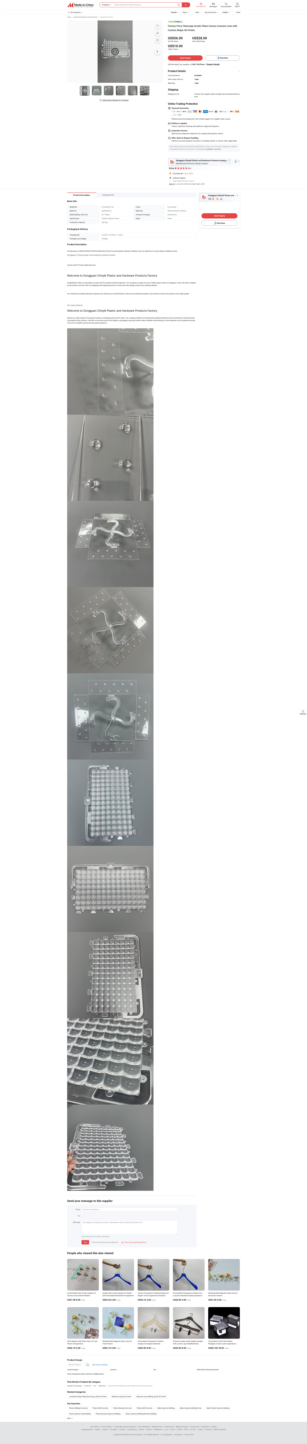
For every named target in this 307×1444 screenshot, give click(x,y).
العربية (166, 1429)
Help (197, 12)
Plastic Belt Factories (144, 1408)
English (97, 1429)
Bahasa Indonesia (220, 1429)
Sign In (171, 184)
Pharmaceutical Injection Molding (108, 1414)
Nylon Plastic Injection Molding (218, 1408)
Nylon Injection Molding (166, 1408)
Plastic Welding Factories (78, 1408)
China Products (107, 1427)
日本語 (180, 1429)
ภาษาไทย (193, 1429)
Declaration (178, 1434)
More (69, 1418)
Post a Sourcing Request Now (133, 1242)
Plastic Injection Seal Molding (80, 1414)
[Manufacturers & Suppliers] (80, 4)
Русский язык (132, 1429)
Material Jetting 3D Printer (121, 1396)
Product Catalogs (101, 1365)
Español (105, 1429)
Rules (238, 12)
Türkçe (200, 1429)
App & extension (211, 12)
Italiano (141, 1429)
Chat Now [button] (224, 58)
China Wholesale (143, 1427)
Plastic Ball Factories (100, 1408)
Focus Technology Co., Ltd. (138, 1434)
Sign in (237, 6)
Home (69, 17)
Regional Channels (182, 1427)
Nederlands (158, 1429)
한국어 (173, 1429)
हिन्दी (185, 1429)
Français (122, 1429)
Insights (214, 1427)
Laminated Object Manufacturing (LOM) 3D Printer (88, 1396)
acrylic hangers (72, 1369)
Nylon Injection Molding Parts (191, 1408)
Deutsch (149, 1429)
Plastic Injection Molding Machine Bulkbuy (141, 1414)
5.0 (210, 199)
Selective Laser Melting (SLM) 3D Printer (151, 1396)
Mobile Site (205, 1427)
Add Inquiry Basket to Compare (115, 100)
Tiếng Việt (208, 1429)
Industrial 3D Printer (106, 17)
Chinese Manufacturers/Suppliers (125, 1427)
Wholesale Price (157, 1427)
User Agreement (167, 1434)
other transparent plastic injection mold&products (85, 1374)
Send (85, 1242)
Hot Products (94, 1427)
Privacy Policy (189, 1434)
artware (113, 1369)
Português (113, 1429)
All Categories (75, 12)
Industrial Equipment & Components (85, 17)
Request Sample (213, 64)
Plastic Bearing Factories (122, 1408)
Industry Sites (169, 1427)
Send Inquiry (185, 58)
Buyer (185, 12)
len (155, 1369)
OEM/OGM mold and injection (208, 1369)
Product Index (194, 1427)
